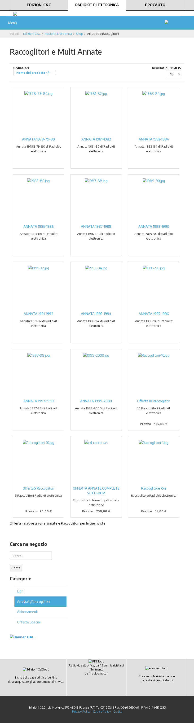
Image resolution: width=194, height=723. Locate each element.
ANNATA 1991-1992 (38, 314)
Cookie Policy (102, 711)
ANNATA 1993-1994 (96, 314)
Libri (20, 591)
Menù (11, 23)
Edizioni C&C (39, 5)
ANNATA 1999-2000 (96, 401)
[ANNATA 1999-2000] (96, 355)
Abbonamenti (27, 611)
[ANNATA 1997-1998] (38, 355)
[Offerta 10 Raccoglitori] (154, 355)
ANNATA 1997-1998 (38, 401)
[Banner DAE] (22, 637)
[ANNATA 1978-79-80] (38, 93)
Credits (117, 711)
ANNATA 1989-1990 (153, 226)
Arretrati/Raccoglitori (33, 601)
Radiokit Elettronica (97, 5)
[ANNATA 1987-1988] (96, 181)
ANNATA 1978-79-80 (38, 139)
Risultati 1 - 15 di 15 (166, 68)
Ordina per (31, 70)
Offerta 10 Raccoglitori (153, 401)
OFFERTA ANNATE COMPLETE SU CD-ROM (96, 490)
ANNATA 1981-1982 (96, 139)
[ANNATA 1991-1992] (38, 268)
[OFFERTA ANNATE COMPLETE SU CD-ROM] (96, 442)
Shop (79, 33)
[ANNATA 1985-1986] (38, 181)
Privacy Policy (81, 711)
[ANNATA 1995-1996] (154, 268)
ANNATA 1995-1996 (154, 314)
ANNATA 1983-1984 (154, 139)
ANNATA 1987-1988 (96, 226)
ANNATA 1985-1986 (38, 226)
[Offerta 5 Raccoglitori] (38, 442)
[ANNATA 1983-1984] (154, 93)
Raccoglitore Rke (153, 488)
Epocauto (155, 5)
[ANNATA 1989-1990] (154, 181)
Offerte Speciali (29, 622)
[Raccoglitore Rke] (154, 442)
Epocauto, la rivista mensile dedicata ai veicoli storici (157, 678)
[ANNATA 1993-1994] (96, 268)
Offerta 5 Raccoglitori (38, 488)
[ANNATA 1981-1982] (96, 93)
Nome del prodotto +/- (33, 72)
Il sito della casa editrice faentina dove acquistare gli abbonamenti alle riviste (36, 679)
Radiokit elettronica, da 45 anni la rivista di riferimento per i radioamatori (96, 669)
